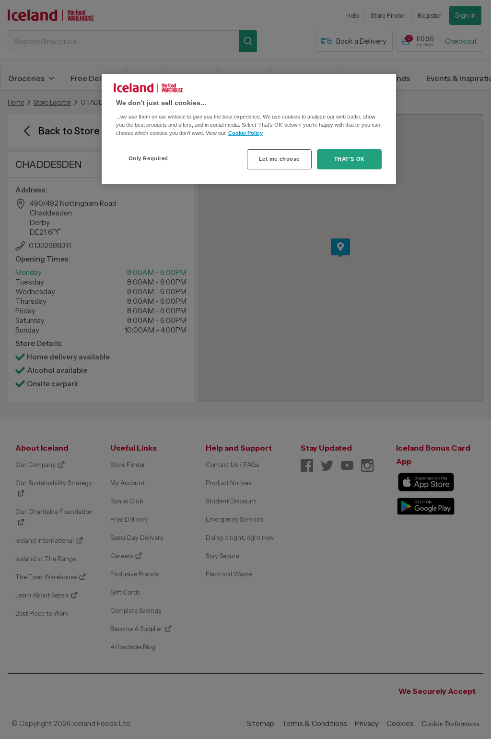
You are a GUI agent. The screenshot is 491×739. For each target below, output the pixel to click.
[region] (249, 129)
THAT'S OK (349, 159)
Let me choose (279, 159)
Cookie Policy (245, 133)
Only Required (148, 158)
